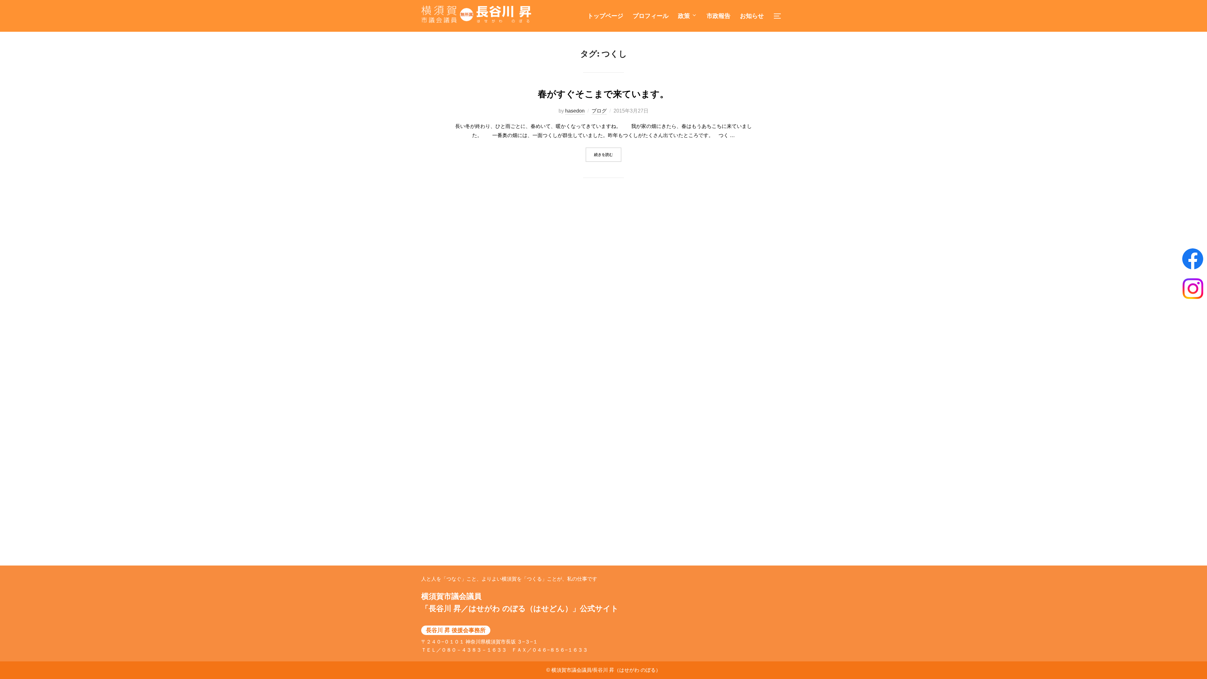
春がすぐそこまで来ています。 (603, 94)
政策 (684, 15)
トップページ (605, 15)
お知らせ (752, 15)
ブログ (599, 110)
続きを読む (607, 154)
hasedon (575, 110)
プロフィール (651, 15)
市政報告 (718, 15)
